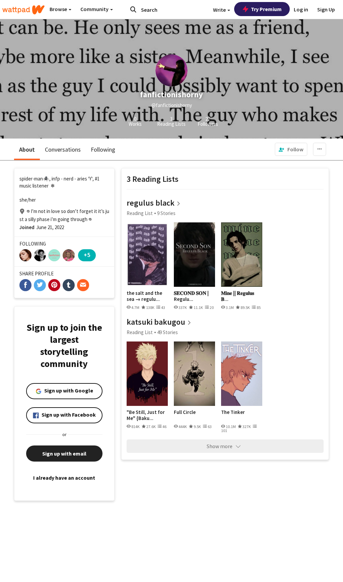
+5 (87, 255)
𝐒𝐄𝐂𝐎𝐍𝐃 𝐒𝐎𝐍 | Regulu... (191, 296)
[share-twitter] (40, 285)
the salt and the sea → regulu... (144, 296)
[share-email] (83, 285)
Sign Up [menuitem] (326, 9)
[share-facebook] (25, 285)
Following (103, 149)
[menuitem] (291, 149)
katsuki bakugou (156, 322)
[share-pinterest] (54, 285)
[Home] (23, 10)
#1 (97, 178)
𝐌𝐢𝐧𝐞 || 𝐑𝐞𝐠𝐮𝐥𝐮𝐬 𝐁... (237, 296)
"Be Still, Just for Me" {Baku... (146, 415)
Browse (59, 9)
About (27, 149)
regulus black (151, 203)
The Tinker (233, 412)
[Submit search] (133, 9)
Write (220, 9)
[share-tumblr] (69, 285)
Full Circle (185, 412)
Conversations (63, 149)
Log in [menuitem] (301, 9)
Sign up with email (64, 453)
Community (95, 9)
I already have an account (64, 477)
